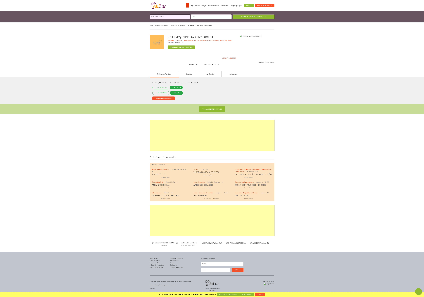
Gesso (195, 182)
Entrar (249, 5)
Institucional (233, 74)
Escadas (195, 169)
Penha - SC (204, 169)
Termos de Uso (154, 263)
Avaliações (210, 74)
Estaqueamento (156, 193)
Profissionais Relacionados (163, 157)
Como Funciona (155, 260)
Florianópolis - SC (253, 171)
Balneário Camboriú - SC (176, 43)
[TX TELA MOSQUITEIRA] (249, 36)
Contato (189, 74)
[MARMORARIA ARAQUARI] (212, 243)
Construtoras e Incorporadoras (244, 182)
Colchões (166, 169)
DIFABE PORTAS (200, 196)
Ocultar (260, 294)
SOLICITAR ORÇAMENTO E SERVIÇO (181, 47)
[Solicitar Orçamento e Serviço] (418, 291)
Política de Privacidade (157, 265)
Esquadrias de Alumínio (250, 193)
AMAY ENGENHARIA (160, 185)
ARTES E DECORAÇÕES (203, 185)
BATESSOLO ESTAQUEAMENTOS (165, 196)
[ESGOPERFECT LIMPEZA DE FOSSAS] (164, 243)
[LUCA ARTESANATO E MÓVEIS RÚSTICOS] (188, 243)
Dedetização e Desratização (243, 169)
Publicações (225, 5)
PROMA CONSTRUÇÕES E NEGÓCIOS (250, 185)
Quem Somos (154, 258)
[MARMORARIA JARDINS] (259, 243)
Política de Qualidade (156, 267)
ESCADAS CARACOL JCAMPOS (206, 172)
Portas (195, 193)
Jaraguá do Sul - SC (172, 182)
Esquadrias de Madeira (206, 193)
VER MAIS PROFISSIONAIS (212, 109)
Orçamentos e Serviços (198, 5)
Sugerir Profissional (176, 258)
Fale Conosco (174, 260)
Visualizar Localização (163, 98)
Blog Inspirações (236, 5)
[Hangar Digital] (268, 283)
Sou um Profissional (264, 5)
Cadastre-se (173, 265)
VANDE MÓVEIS (158, 174)
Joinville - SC (168, 193)
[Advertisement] (212, 135)
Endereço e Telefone (164, 74)
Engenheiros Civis (157, 182)
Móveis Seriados (157, 169)
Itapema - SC (265, 193)
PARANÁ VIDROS (242, 196)
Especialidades (213, 5)
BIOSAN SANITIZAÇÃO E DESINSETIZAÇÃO (253, 174)
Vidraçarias (238, 193)
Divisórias (201, 182)
